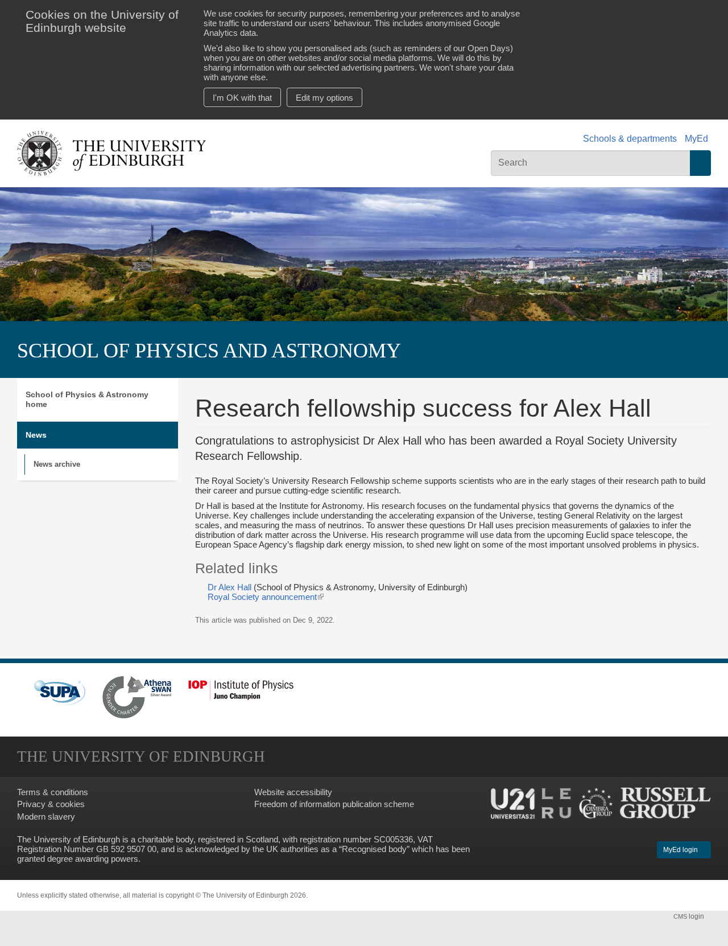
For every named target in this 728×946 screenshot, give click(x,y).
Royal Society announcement (266, 597)
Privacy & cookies (51, 804)
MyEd (696, 138)
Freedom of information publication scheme (334, 804)
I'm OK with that (242, 97)
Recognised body (374, 849)
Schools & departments (630, 138)
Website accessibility (293, 792)
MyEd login (681, 850)
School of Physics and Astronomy (209, 350)
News (36, 434)
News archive (57, 464)
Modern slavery (46, 816)
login (689, 916)
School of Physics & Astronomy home (87, 399)
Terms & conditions (52, 792)
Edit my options (324, 97)
